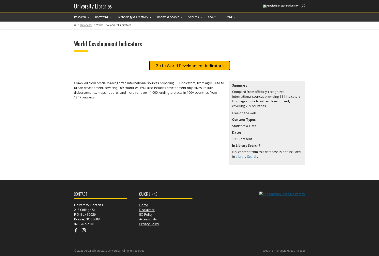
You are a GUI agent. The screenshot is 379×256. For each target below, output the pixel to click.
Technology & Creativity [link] (132, 17)
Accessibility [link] (148, 219)
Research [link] (80, 17)
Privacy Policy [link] (149, 224)
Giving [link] (228, 17)
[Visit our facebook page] (76, 230)
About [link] (212, 17)
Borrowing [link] (101, 17)
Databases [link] (86, 25)
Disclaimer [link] (147, 210)
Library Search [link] (246, 156)
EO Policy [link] (146, 214)
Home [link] (143, 205)
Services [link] (193, 17)
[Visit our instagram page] (84, 230)
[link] (93, 7)
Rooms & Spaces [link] (168, 17)
